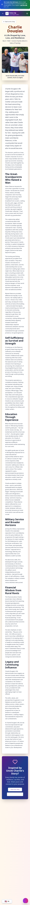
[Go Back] (2, 13)
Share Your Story (15, 789)
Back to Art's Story (10, 21)
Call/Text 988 (23, 5)
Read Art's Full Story (15, 794)
